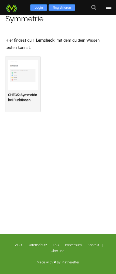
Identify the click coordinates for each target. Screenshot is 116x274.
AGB (18, 245)
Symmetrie (24, 18)
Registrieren (62, 7)
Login (39, 7)
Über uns (57, 251)
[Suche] (93, 7)
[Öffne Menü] (108, 7)
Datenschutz (37, 245)
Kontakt (93, 245)
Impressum (73, 245)
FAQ (56, 245)
